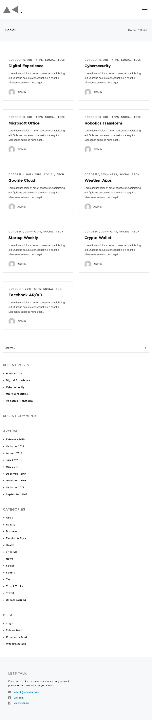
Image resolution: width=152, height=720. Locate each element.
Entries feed (14, 630)
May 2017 (12, 467)
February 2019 (15, 439)
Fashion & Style (16, 538)
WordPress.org (16, 644)
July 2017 (12, 460)
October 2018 (15, 446)
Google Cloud (22, 180)
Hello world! (14, 373)
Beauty (10, 524)
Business (11, 531)
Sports (10, 573)
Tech (9, 579)
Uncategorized (16, 600)
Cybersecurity (98, 66)
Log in (10, 623)
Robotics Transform (103, 123)
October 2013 (15, 487)
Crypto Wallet (98, 238)
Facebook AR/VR (25, 295)
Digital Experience (26, 66)
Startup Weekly (23, 238)
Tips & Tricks (14, 586)
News (9, 559)
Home (132, 30)
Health (10, 545)
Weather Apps (98, 180)
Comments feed (16, 637)
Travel (10, 593)
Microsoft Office (24, 123)
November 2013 (16, 480)
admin (21, 92)
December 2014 (16, 474)
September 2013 (16, 494)
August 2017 (14, 453)
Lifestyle (11, 552)
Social (10, 566)
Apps (9, 518)
